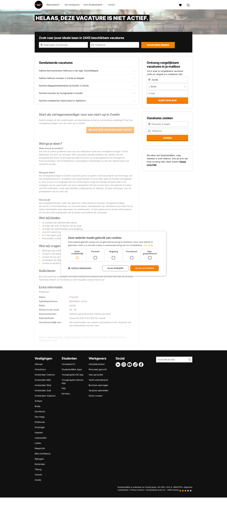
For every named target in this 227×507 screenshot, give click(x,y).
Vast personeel (96, 374)
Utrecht (38, 474)
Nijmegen (39, 459)
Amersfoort (40, 369)
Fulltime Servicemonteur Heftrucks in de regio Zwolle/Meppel (68, 70)
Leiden (38, 443)
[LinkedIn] (118, 364)
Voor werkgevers (72, 5)
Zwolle (42, 337)
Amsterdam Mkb (43, 380)
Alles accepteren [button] (144, 268)
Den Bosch (40, 411)
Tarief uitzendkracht (98, 380)
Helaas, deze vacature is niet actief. (110, 129)
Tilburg (38, 469)
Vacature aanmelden (98, 390)
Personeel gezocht (98, 369)
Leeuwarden (41, 437)
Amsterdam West (43, 385)
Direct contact (96, 395)
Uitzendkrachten (97, 364)
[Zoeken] (188, 5)
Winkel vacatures (72, 337)
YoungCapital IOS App (72, 374)
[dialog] (113, 253)
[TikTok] (136, 364)
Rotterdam (40, 464)
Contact (111, 5)
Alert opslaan (167, 100)
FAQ (63, 388)
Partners (66, 393)
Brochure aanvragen (98, 385)
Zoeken (167, 138)
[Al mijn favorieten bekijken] (180, 5)
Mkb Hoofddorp (42, 453)
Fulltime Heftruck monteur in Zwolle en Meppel (61, 78)
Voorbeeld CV (68, 364)
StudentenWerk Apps (72, 369)
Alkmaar (39, 364)
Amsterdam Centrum (45, 374)
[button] (79, 268)
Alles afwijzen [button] (115, 268)
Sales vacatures (54, 337)
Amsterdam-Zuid (43, 390)
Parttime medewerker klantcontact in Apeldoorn (62, 100)
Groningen (40, 427)
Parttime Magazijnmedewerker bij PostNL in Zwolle (64, 85)
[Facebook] (142, 364)
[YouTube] (130, 364)
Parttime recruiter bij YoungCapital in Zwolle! (60, 93)
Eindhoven (40, 422)
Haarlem (39, 432)
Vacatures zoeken (158, 45)
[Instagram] (124, 364)
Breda (37, 406)
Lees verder (148, 245)
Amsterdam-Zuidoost (45, 395)
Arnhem (38, 401)
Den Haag (39, 416)
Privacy (133, 490)
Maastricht (40, 448)
